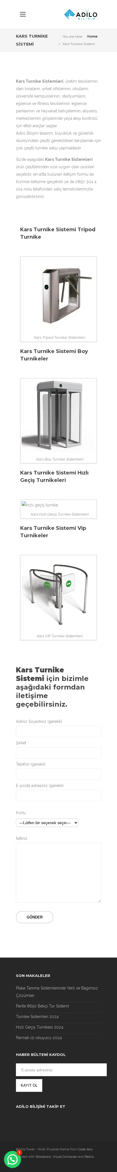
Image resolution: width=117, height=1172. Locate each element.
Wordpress (43, 1157)
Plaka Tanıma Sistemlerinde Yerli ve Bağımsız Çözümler (57, 992)
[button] (12, 1159)
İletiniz (22, 838)
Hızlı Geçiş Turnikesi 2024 (39, 1027)
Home (92, 36)
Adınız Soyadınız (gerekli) (39, 721)
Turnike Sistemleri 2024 (37, 1016)
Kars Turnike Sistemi (79, 44)
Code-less (85, 1149)
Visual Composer (65, 1157)
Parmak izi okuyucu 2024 (39, 1037)
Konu (21, 812)
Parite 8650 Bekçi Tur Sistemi (42, 1006)
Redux (89, 1157)
